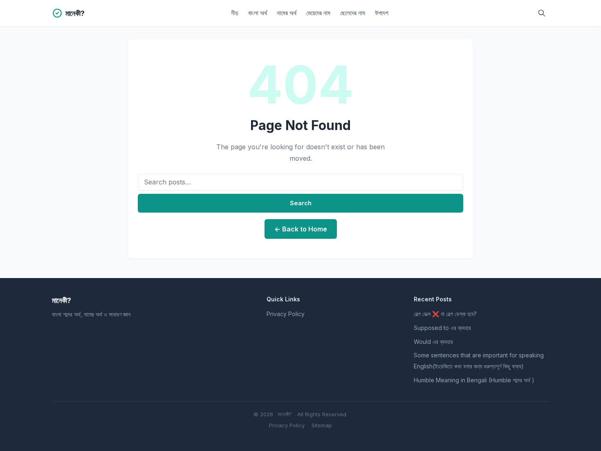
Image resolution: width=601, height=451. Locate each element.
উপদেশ (381, 13)
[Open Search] (541, 13)
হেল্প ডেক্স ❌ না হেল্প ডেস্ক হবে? (445, 313)
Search (301, 203)
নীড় (234, 13)
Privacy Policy (286, 313)
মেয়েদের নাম (318, 13)
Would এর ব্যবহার (433, 341)
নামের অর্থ (286, 13)
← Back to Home (300, 229)
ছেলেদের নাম (352, 13)
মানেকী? (285, 414)
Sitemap (322, 425)
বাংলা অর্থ (257, 13)
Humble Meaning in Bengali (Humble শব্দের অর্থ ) (474, 380)
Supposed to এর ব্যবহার (442, 327)
